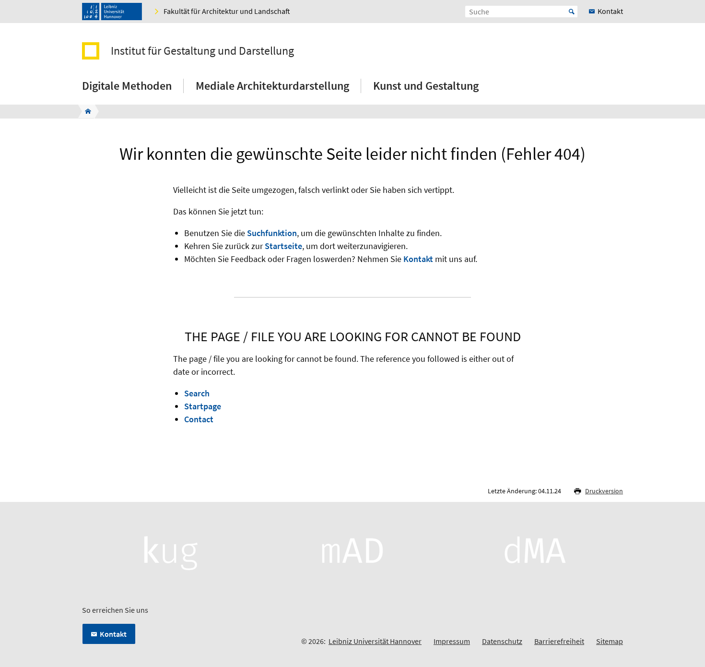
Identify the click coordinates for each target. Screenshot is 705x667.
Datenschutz (502, 641)
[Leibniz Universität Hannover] (112, 11)
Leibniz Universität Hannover (375, 641)
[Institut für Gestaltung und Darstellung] (85, 111)
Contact (198, 419)
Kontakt (418, 258)
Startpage (202, 406)
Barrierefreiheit (559, 641)
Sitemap (609, 641)
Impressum (452, 641)
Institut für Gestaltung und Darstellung (202, 51)
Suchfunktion (272, 232)
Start (571, 11)
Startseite (283, 245)
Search (197, 393)
